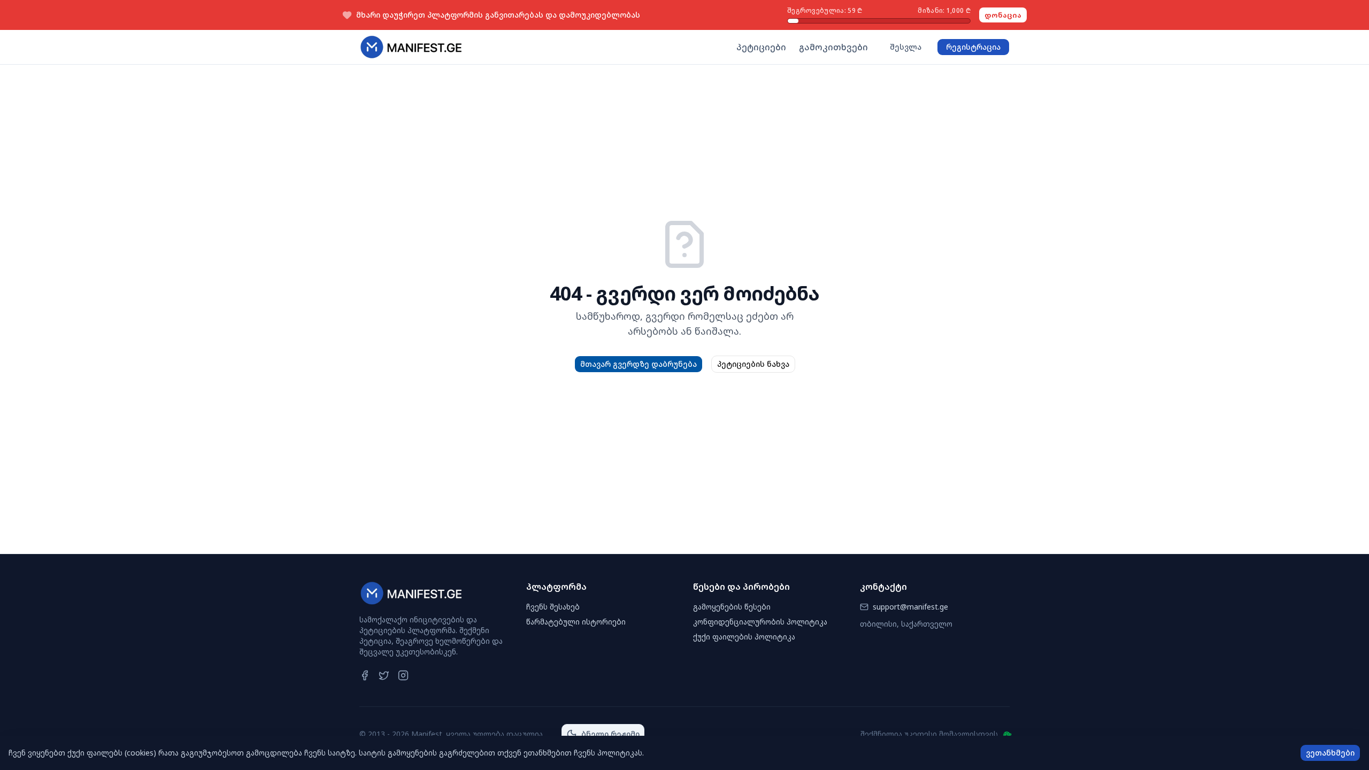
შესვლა (905, 47)
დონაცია (1003, 15)
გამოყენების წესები (732, 607)
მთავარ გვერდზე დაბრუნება (638, 364)
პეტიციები (761, 47)
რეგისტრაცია (973, 47)
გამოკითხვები (833, 47)
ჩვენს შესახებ (553, 607)
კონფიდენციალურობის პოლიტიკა (760, 622)
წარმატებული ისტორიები (576, 622)
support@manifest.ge (910, 607)
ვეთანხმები (1330, 753)
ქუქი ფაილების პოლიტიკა (744, 637)
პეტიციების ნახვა (753, 364)
